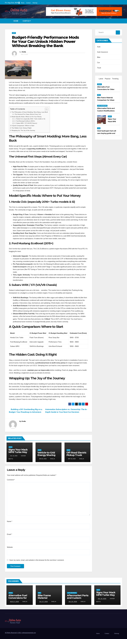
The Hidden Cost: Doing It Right (21, 128)
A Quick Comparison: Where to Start (23, 125)
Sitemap (35, 3)
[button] (120, 21)
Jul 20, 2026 (73, 601)
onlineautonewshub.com (29, 632)
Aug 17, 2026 (14, 601)
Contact (28, 3)
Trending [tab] (115, 79)
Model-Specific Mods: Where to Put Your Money (27, 116)
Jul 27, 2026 (43, 601)
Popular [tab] (107, 79)
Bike (98, 57)
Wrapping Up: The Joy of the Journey (23, 130)
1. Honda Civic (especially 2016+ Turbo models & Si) (30, 119)
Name (9, 521)
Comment (11, 480)
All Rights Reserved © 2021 (13, 632)
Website (10, 547)
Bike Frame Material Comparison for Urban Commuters (48, 599)
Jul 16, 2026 (102, 598)
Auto (14, 33)
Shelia (24, 52)
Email (9, 534)
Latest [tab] (100, 79)
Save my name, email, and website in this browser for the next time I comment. (36, 560)
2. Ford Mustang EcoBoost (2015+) (25, 121)
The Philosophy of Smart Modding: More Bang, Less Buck (30, 112)
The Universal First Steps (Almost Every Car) (28, 114)
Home (22, 3)
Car (98, 62)
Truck (99, 68)
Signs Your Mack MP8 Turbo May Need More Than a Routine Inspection (107, 596)
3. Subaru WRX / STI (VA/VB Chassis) (26, 123)
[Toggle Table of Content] (45, 109)
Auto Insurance (102, 52)
